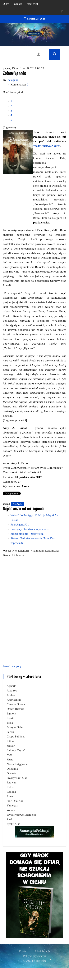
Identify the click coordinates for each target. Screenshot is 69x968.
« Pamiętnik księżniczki (44, 550)
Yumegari (12, 805)
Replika (11, 791)
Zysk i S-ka (13, 823)
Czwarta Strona (16, 704)
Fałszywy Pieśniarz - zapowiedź (30, 529)
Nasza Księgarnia (17, 764)
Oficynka (12, 768)
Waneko (11, 810)
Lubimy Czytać (16, 750)
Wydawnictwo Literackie (21, 814)
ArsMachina (14, 699)
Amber (11, 695)
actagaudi (13, 79)
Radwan (11, 782)
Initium (11, 741)
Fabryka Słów (15, 727)
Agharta (11, 685)
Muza (10, 759)
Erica (10, 722)
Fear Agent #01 (20, 524)
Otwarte (11, 773)
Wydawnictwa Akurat (46, 145)
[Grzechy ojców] (34, 894)
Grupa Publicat (16, 736)
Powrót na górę (12, 666)
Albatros (12, 690)
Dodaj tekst (32, 3)
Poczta (22, 951)
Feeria (10, 731)
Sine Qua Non (15, 800)
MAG (10, 754)
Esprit (10, 718)
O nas (6, 3)
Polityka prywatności (34, 956)
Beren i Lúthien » (13, 555)
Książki (17, 504)
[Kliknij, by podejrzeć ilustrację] (18, 151)
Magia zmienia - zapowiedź (27, 533)
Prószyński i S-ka (17, 777)
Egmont (11, 713)
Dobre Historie (15, 708)
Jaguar (11, 745)
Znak (10, 819)
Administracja (42, 951)
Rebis (10, 787)
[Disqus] (34, 610)
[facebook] (62, 11)
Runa (10, 796)
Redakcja (17, 3)
